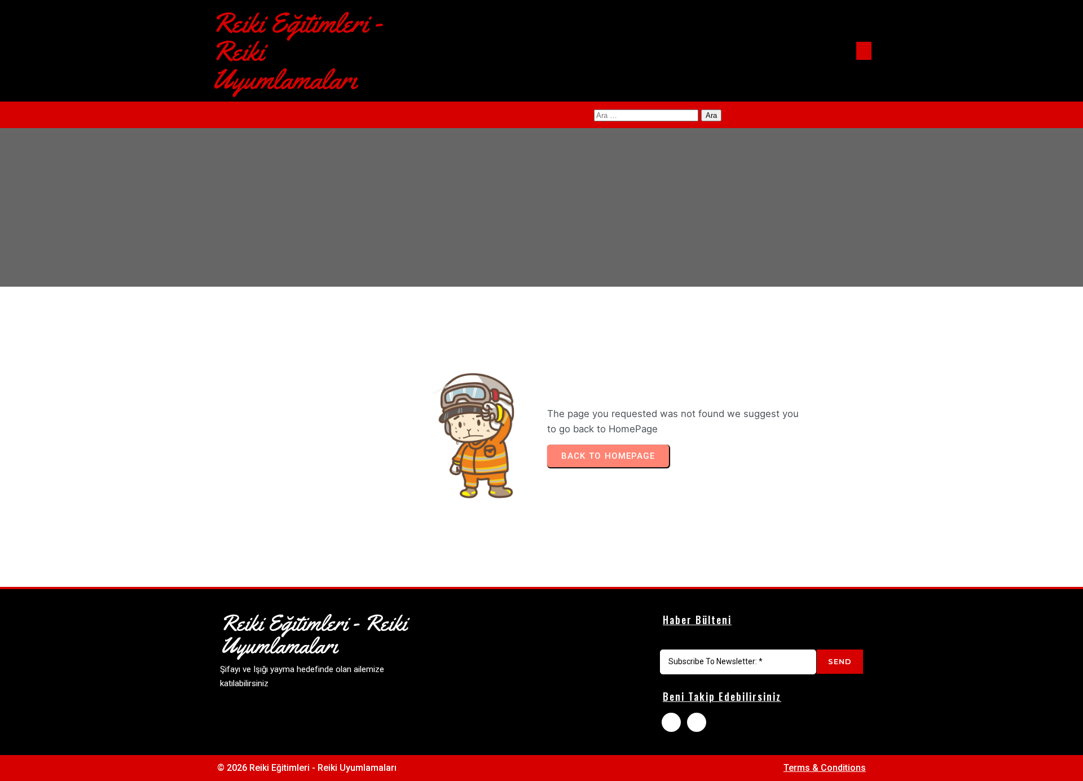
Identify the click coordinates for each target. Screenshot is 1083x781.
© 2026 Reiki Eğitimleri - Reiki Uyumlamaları (307, 767)
